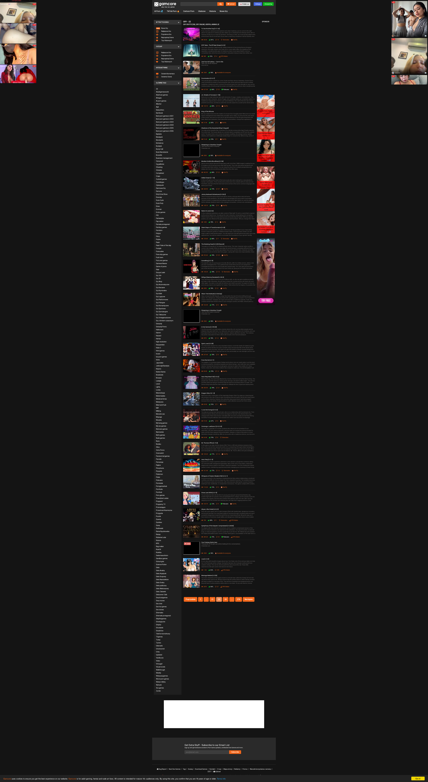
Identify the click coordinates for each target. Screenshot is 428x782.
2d (157, 89)
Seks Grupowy (161, 576)
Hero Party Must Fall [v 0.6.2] (210, 377)
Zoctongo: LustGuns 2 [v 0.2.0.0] (211, 426)
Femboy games (161, 227)
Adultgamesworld (162, 92)
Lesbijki (158, 381)
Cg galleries (160, 164)
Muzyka (159, 420)
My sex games (161, 426)
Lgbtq (158, 387)
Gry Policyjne (160, 302)
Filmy (158, 236)
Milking (158, 411)
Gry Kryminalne (161, 290)
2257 (209, 771)
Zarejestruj (268, 4)
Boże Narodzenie (162, 152)
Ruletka (158, 552)
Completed (160, 173)
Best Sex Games (174, 769)
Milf (157, 408)
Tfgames (159, 637)
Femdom (159, 230)
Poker (158, 477)
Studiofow (159, 631)
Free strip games (162, 254)
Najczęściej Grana (167, 37)
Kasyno (158, 369)
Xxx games (160, 688)
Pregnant (159, 501)
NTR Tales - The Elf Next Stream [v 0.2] (213, 45)
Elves (158, 206)
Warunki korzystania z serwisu (260, 769)
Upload (232, 4)
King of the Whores (207, 111)
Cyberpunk (160, 185)
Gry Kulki (159, 293)
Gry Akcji (159, 281)
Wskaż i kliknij (160, 682)
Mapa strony (227, 769)
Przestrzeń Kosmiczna (164, 510)
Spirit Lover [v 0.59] (207, 343)
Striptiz (158, 625)
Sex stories (160, 610)
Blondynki (159, 140)
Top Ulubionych (166, 40)
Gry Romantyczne (162, 305)
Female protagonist (163, 224)
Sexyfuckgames (162, 597)
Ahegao (159, 98)
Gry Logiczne (160, 296)
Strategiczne (160, 622)
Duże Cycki (160, 200)
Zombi (158, 691)
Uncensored (160, 649)
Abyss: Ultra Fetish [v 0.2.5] (209, 509)
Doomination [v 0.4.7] (208, 78)
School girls (160, 561)
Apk (157, 107)
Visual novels (160, 667)
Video (158, 661)
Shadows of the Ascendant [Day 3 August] (215, 128)
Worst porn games (162, 679)
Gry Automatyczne (162, 284)
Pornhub (159, 492)
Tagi (184, 769)
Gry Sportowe (161, 308)
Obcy (158, 447)
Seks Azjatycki (161, 573)
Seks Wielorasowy (162, 588)
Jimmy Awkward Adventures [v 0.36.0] (213, 194)
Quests (158, 519)
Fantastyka (160, 218)
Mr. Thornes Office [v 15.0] (209, 443)
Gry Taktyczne (161, 315)
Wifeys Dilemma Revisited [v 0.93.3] (212, 277)
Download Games (201, 769)
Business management (164, 158)
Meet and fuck (161, 405)
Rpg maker (160, 546)
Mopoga (159, 417)
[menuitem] (167, 28)
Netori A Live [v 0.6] (207, 211)
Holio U (158, 348)
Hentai (158, 339)
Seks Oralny (160, 582)
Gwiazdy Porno (161, 327)
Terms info (221, 778)
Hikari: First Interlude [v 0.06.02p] (211, 294)
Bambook (159, 113)
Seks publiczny (161, 585)
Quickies (159, 522)
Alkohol (158, 104)
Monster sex (160, 414)
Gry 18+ (158, 275)
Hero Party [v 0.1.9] (207, 459)
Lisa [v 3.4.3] (205, 559)
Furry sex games (162, 260)
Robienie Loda (161, 537)
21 (212, 599)
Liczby (158, 390)
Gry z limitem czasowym (164, 321)
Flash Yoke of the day (163, 245)
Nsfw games (160, 435)
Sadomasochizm (162, 555)
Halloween (159, 330)
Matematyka (160, 396)
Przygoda (159, 513)
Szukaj (190, 769)
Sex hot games (161, 607)
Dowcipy (159, 197)
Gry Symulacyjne (162, 312)
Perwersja (159, 462)
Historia (212, 11)
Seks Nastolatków (162, 579)
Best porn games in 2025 (165, 128)
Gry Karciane (160, 287)
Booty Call (159, 149)
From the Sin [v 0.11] (207, 360)
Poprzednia (190, 599)
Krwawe (159, 378)
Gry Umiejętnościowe (163, 318)
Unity (158, 652)
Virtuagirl (159, 664)
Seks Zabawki (161, 591)
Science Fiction (161, 564)
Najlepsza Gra (166, 31)
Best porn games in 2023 (165, 122)
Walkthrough (160, 670)
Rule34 (158, 549)
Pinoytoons (160, 468)
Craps (158, 176)
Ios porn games (161, 357)
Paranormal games (163, 456)
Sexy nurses (160, 600)
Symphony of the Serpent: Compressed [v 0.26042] (217, 526)
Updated (159, 655)
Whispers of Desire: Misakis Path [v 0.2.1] (214, 476)
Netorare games (162, 429)
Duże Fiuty (159, 203)
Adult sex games (162, 95)
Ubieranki (159, 646)
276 (238, 599)
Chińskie (159, 170)
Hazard (158, 336)
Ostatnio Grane (166, 77)
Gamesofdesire (161, 263)
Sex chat (159, 604)
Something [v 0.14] (207, 260)
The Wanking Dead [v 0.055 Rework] (212, 244)
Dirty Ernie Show (162, 194)
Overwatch (160, 453)
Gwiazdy (159, 324)
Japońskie (159, 363)
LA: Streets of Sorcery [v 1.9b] (210, 95)
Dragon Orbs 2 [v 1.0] (208, 393)
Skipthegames (161, 619)
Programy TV (160, 504)
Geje (157, 269)
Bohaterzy (159, 143)
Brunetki (159, 155)
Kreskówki (159, 375)
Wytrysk (159, 685)
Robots (158, 540)
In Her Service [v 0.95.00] (209, 327)
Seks (157, 567)
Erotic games (160, 212)
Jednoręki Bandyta (162, 366)
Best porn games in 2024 (165, 125)
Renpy (158, 534)
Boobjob (159, 146)
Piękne (158, 465)
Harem (158, 333)
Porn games (160, 495)
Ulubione (201, 11)
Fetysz (158, 233)
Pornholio (159, 489)
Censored (159, 161)
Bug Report (162, 769)
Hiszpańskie (160, 345)
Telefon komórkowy (163, 634)
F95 (157, 215)
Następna (249, 599)
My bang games (161, 423)
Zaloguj (257, 4)
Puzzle (158, 516)
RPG (157, 543)
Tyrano (158, 643)
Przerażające (160, 507)
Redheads (159, 528)
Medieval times (161, 399)
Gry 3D (158, 278)
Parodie (159, 459)
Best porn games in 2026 (165, 131)
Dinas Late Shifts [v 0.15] (209, 492)
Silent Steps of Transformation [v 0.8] (213, 227)
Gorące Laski (160, 272)
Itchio (158, 360)
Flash (158, 242)
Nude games (160, 438)
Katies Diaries (161, 372)
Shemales (159, 613)
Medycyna (159, 402)
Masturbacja (160, 393)
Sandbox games (162, 558)
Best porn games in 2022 (165, 119)
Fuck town (159, 257)
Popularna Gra (166, 34)
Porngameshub (161, 486)
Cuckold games (161, 179)
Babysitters (160, 110)
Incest (158, 354)
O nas (219, 769)
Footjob (158, 248)
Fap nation (159, 221)
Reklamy (237, 769)
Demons (159, 191)
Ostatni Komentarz (168, 74)
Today (158, 640)
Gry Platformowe (162, 299)
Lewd (158, 384)
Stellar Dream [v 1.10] (208, 178)
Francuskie (160, 251)
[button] (244, 4)
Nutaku (158, 444)
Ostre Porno (160, 450)
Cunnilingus (160, 182)
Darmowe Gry (161, 188)
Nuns (158, 441)
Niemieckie (160, 432)
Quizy (158, 525)
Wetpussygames (162, 676)
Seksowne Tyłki (161, 594)
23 (226, 599)
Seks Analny (160, 570)
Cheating (159, 167)
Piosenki (159, 471)
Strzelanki (159, 628)
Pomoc (245, 769)
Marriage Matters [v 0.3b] (209, 575)
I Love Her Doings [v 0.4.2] (209, 410)
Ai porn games (161, 101)
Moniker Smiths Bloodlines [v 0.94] (212, 161)
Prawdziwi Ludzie (162, 498)
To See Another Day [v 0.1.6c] (210, 28)
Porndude (159, 483)
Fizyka (158, 239)
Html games (160, 351)
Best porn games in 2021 (165, 116)
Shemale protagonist (163, 616)
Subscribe (235, 752)
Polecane (159, 480)
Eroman (159, 209)
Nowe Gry (224, 11)
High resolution (161, 342)
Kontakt (212, 769)
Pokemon (159, 474)
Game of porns (161, 266)
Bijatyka (159, 134)
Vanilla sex (160, 658)
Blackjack (159, 137)
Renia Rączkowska (162, 531)
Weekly (158, 673)
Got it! (418, 778)
